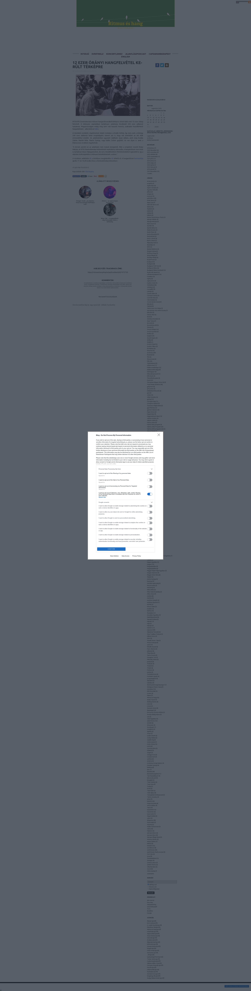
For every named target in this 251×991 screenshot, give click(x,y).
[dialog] (125, 496)
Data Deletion (114, 556)
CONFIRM (111, 549)
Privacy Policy (136, 556)
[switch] (149, 473)
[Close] (159, 435)
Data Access (125, 556)
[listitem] (125, 469)
